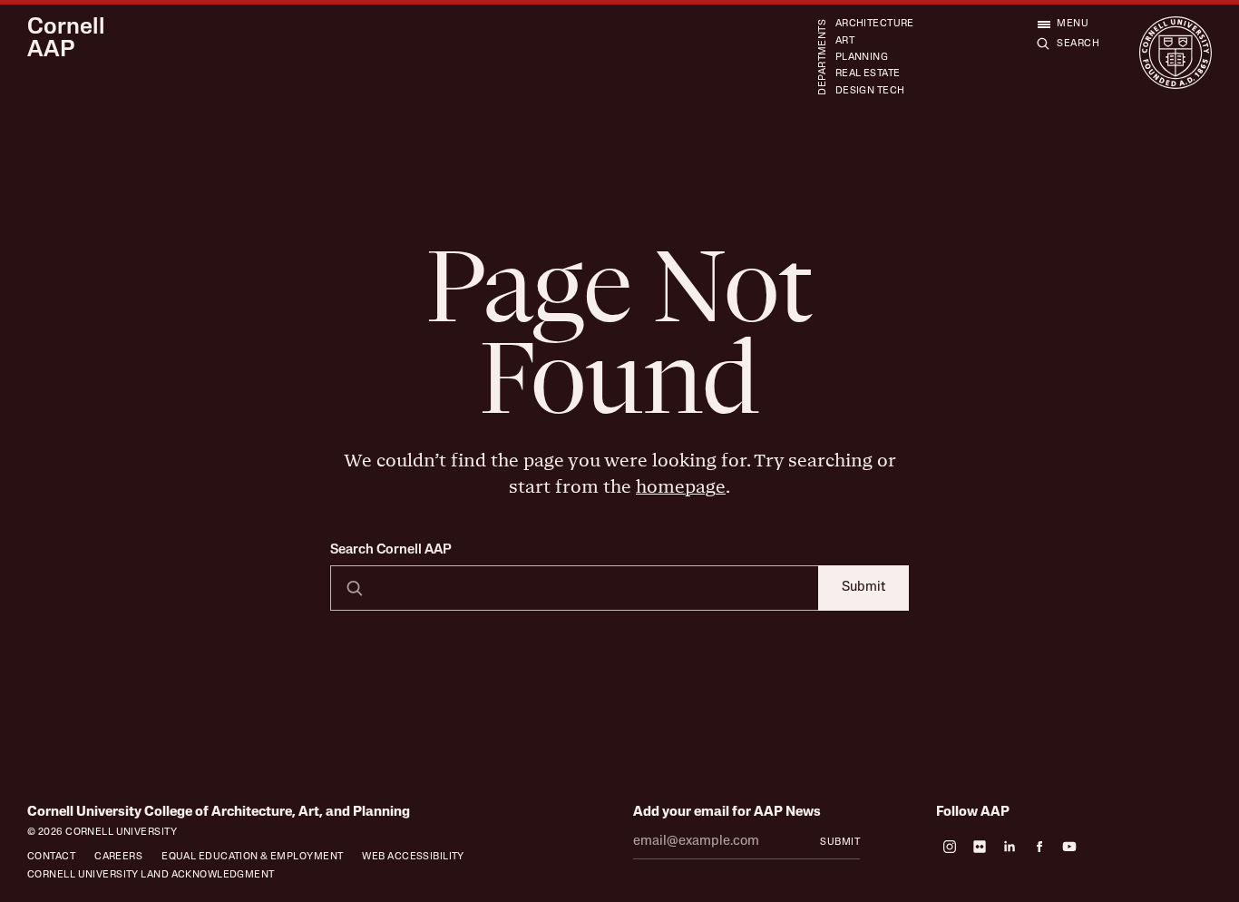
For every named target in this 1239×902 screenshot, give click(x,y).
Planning (862, 58)
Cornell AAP (66, 39)
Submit (863, 587)
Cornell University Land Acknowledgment (151, 875)
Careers (118, 857)
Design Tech (870, 91)
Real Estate (868, 74)
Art (844, 41)
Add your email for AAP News (727, 812)
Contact (51, 857)
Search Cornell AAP (391, 550)
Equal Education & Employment (252, 857)
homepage (681, 486)
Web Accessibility (412, 857)
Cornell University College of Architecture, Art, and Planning (218, 812)
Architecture (874, 24)
